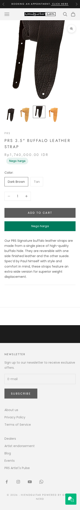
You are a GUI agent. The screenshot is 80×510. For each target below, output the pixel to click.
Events (9, 460)
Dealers (10, 438)
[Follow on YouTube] (30, 482)
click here (59, 4)
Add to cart (40, 213)
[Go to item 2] (25, 115)
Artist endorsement (19, 446)
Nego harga (17, 161)
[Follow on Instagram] (18, 482)
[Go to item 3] (39, 112)
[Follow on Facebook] (6, 482)
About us (11, 410)
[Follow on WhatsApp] (41, 482)
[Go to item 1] (10, 115)
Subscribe (21, 393)
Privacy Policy (14, 417)
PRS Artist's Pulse (17, 468)
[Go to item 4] (53, 115)
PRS (7, 133)
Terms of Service (17, 424)
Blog (7, 453)
